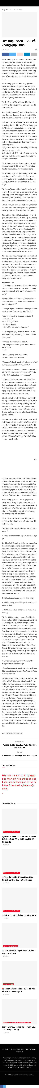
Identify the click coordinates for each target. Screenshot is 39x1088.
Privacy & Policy (30, 1049)
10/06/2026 (5, 956)
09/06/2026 (5, 994)
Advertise (20, 1049)
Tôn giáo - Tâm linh (10, 946)
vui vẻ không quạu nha (14, 733)
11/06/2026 (5, 918)
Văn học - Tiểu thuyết (16, 10)
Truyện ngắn (8, 984)
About (13, 1049)
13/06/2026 (5, 845)
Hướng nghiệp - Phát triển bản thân (16, 1022)
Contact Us (19, 1051)
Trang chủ (5, 10)
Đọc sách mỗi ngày (16, 1075)
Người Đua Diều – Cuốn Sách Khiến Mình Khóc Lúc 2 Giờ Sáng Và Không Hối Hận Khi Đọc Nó (19, 839)
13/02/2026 (5, 1032)
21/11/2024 (5, 49)
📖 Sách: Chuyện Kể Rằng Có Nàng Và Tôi (19, 915)
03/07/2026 (5, 883)
